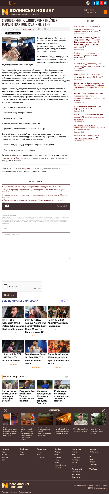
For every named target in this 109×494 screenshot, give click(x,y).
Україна (5, 457)
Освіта (56, 454)
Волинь (5, 454)
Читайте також (36, 181)
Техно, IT (57, 468)
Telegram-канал (29, 168)
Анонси (92, 449)
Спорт (92, 461)
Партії (22, 454)
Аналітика (76, 474)
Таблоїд (93, 464)
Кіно (73, 454)
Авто (91, 459)
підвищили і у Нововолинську (16, 157)
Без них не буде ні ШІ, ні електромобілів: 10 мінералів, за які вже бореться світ (89, 127)
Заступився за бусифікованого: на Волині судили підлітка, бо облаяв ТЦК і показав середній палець (89, 85)
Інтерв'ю (76, 471)
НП (90, 456)
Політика (24, 449)
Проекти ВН (77, 469)
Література (76, 457)
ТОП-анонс (93, 452)
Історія (74, 462)
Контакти (13, 492)
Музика (74, 452)
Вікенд (56, 460)
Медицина (58, 452)
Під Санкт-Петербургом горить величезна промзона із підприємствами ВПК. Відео (87, 29)
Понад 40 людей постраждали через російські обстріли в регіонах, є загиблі (89, 66)
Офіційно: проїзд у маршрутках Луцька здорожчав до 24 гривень (30, 189)
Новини (90, 21)
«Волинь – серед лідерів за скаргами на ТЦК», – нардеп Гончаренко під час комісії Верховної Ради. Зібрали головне (27, 433)
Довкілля (57, 457)
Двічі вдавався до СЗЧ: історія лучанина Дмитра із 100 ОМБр (87, 75)
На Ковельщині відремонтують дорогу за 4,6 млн (87, 107)
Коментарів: (28, 29)
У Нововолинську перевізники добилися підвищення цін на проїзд (31, 194)
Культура (76, 449)
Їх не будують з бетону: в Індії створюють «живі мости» (87, 136)
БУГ (50, 56)
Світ (3, 460)
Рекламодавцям (25, 492)
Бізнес (39, 454)
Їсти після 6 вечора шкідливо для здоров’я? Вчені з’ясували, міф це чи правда (89, 116)
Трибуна (93, 469)
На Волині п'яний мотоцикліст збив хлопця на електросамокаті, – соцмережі (89, 55)
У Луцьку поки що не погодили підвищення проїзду (24, 186)
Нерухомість (41, 457)
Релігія (57, 462)
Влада (22, 452)
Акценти (76, 477)
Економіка (41, 449)
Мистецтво (76, 460)
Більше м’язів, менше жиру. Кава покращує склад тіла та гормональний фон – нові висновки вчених (89, 97)
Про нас (5, 492)
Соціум (57, 449)
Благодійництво (60, 465)
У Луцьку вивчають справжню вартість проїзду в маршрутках (28, 200)
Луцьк (4, 452)
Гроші (39, 452)
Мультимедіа (54, 410)
